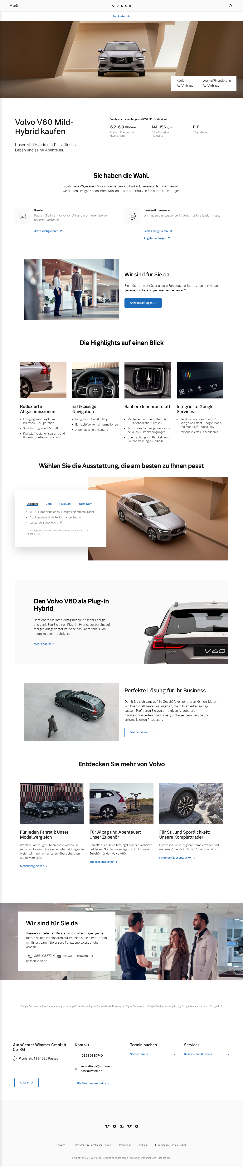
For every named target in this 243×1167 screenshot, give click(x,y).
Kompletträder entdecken (175, 857)
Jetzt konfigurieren (46, 231)
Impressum (125, 1145)
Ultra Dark (85, 504)
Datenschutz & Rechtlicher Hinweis (92, 1145)
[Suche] (230, 6)
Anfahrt (24, 1082)
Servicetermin (121, 16)
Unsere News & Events (198, 1054)
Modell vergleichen (32, 866)
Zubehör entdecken (102, 862)
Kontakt (143, 1145)
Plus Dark (65, 504)
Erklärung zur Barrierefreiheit (171, 1145)
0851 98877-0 (44, 956)
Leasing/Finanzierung (217, 80)
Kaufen (181, 80)
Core (49, 504)
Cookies (60, 1145)
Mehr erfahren (42, 644)
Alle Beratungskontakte (91, 1083)
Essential (32, 504)
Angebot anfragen (155, 238)
